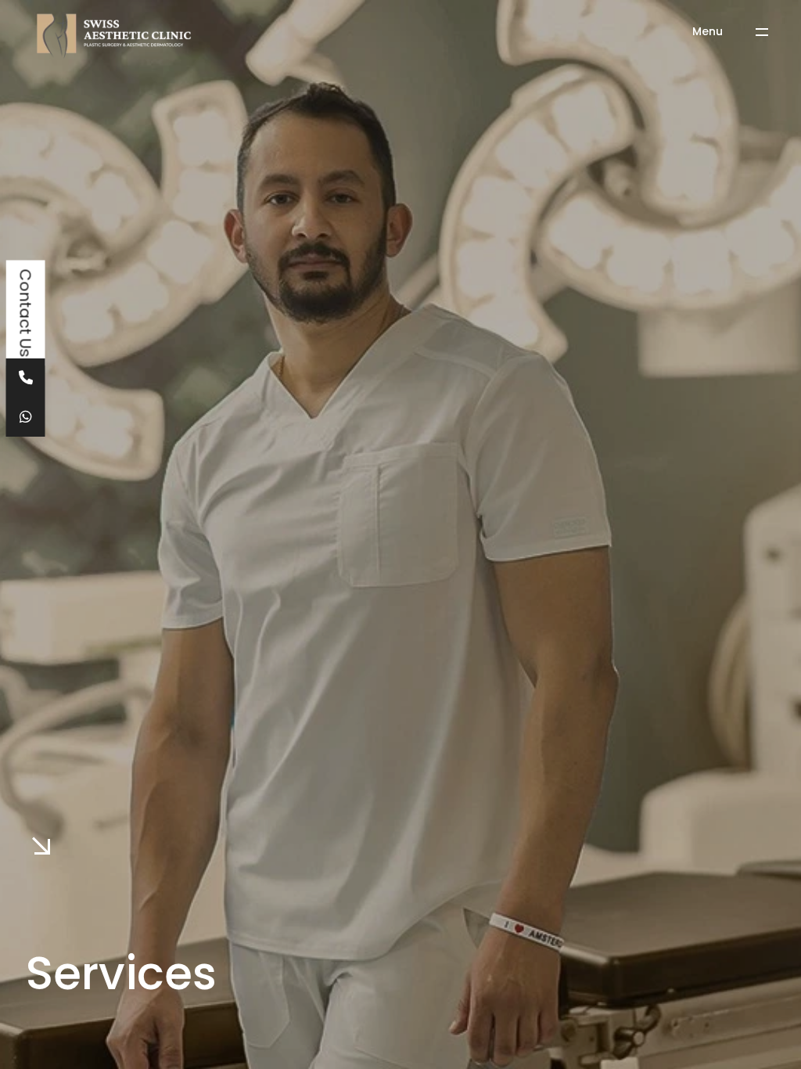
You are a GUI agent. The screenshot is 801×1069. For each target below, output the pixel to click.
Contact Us (26, 313)
